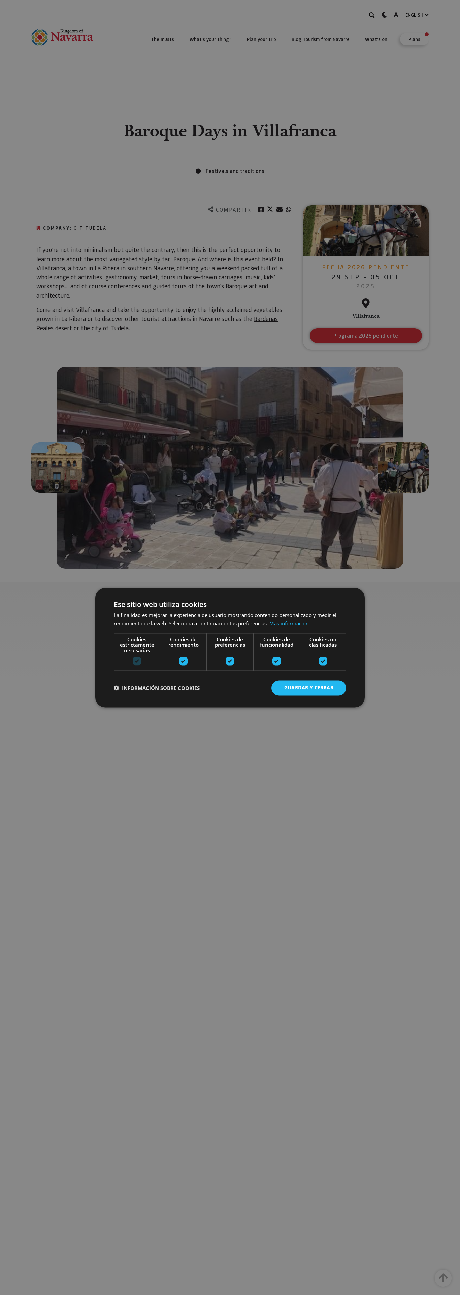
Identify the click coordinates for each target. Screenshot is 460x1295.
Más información (289, 623)
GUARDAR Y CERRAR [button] (308, 687)
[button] (157, 688)
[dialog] (230, 647)
